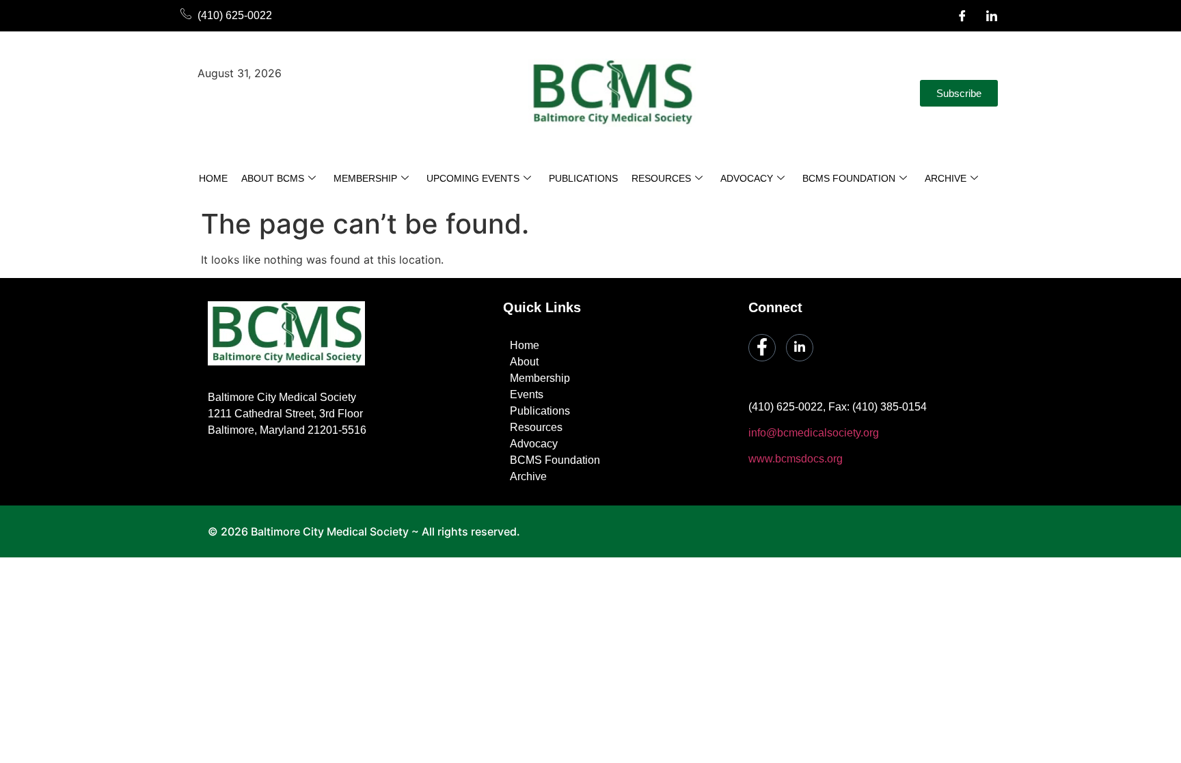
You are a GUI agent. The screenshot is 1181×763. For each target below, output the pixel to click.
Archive (945, 178)
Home (213, 178)
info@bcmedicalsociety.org (813, 433)
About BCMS (272, 178)
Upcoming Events (472, 178)
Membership (365, 178)
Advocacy (746, 178)
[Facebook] (962, 15)
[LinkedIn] (991, 15)
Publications (583, 178)
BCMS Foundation (848, 178)
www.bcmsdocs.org (795, 458)
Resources (661, 178)
